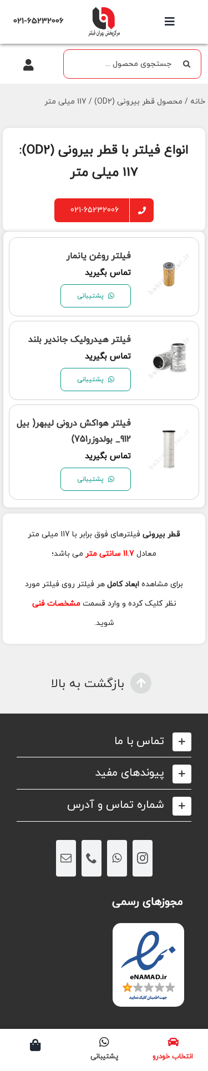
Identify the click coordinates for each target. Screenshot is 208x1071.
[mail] (66, 858)
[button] (104, 741)
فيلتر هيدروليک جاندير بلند (79, 340)
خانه (197, 101)
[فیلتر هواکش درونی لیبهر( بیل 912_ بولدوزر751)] (169, 435)
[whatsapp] (117, 858)
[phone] (92, 858)
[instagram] (143, 858)
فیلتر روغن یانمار (99, 256)
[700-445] (104, 10)
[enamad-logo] (148, 933)
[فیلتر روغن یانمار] (169, 260)
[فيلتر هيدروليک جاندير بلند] (169, 344)
